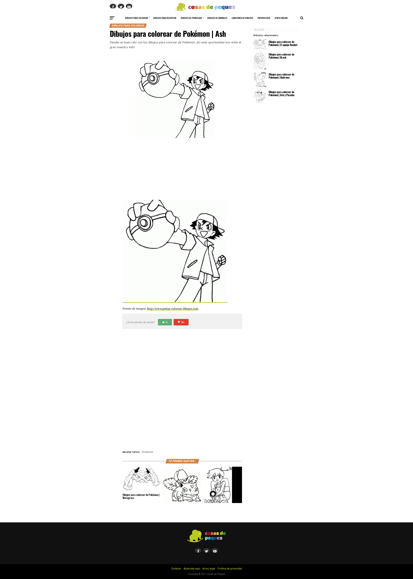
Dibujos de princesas (191, 18)
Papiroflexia (263, 18)
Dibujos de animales (217, 18)
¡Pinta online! (281, 18)
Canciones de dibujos (242, 18)
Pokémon (148, 452)
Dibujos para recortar (164, 18)
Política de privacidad (230, 568)
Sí (167, 322)
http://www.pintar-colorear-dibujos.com (172, 308)
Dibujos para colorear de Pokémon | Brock (281, 55)
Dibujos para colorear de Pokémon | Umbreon (281, 75)
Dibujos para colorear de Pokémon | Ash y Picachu (281, 93)
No (182, 322)
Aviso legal (208, 568)
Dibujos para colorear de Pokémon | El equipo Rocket (283, 43)
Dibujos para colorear (136, 18)
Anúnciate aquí (192, 568)
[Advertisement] (182, 169)
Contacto (176, 568)
